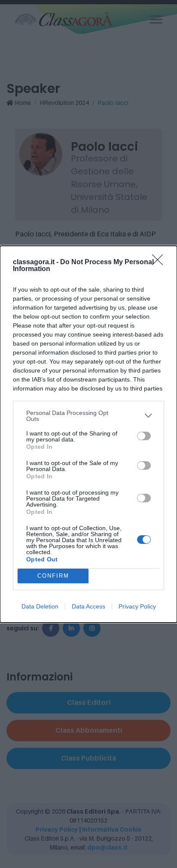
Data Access (88, 606)
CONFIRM (53, 576)
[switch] (144, 436)
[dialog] (88, 434)
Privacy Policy (137, 606)
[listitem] (88, 416)
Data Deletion (39, 606)
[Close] (160, 262)
